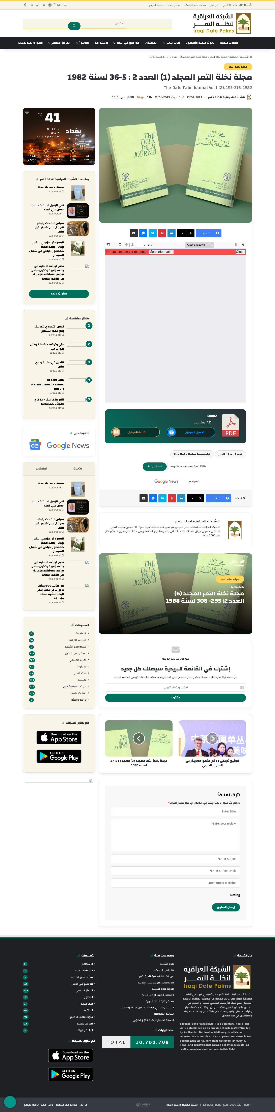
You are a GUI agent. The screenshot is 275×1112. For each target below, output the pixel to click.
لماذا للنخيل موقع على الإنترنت (156, 982)
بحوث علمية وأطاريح (201, 42)
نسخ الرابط (155, 466)
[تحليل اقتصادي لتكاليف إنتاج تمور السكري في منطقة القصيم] (78, 332)
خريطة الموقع (156, 5)
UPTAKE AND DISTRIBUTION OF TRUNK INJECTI (47, 384)
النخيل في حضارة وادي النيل (49, 364)
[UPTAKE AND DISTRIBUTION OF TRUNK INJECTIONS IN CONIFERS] (78, 385)
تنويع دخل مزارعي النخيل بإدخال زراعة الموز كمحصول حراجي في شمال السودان (46, 249)
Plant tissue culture (50, 187)
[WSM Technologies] (150, 1104)
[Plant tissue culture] (78, 193)
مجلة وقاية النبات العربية (160, 1001)
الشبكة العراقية (77, 640)
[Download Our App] (58, 745)
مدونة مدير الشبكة (195, 5)
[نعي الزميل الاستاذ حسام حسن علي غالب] (78, 210)
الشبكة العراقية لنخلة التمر (226, 97)
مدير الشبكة (167, 963)
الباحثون (84, 42)
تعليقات (41, 468)
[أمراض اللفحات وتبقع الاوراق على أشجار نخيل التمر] (78, 228)
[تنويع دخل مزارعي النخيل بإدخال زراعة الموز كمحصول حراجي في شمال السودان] (78, 248)
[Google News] (166, 481)
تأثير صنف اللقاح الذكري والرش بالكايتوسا (49, 402)
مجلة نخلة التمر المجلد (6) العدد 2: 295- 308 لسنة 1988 (205, 597)
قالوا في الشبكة (164, 970)
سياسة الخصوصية (163, 1013)
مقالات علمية (229, 42)
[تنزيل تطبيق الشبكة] (10, 1102)
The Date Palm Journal (191, 454)
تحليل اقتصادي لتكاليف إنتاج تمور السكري (49, 329)
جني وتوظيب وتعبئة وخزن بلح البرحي (47, 346)
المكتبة (152, 42)
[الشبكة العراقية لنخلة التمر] (222, 23)
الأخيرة (77, 468)
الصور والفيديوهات (30, 42)
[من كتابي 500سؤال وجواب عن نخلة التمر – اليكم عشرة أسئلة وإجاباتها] (78, 591)
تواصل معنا (174, 5)
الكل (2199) (59, 293)
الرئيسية (245, 57)
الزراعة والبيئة (79, 700)
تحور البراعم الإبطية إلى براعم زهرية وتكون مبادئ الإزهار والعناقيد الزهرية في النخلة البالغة (47, 272)
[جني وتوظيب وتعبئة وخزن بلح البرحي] (78, 350)
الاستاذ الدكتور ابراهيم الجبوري (181, 1104)
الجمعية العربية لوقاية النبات (158, 995)
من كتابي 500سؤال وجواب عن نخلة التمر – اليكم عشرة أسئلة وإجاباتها (49, 592)
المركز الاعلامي (60, 42)
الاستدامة (101, 42)
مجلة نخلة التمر (218, 57)
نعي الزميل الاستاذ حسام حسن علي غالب (48, 207)
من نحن (214, 5)
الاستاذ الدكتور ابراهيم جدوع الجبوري (153, 1019)
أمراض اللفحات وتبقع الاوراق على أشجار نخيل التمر (49, 227)
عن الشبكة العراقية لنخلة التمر (156, 976)
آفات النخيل (172, 42)
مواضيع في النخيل (127, 42)
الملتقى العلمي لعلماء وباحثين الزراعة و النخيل (147, 1007)
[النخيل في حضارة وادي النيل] (78, 368)
